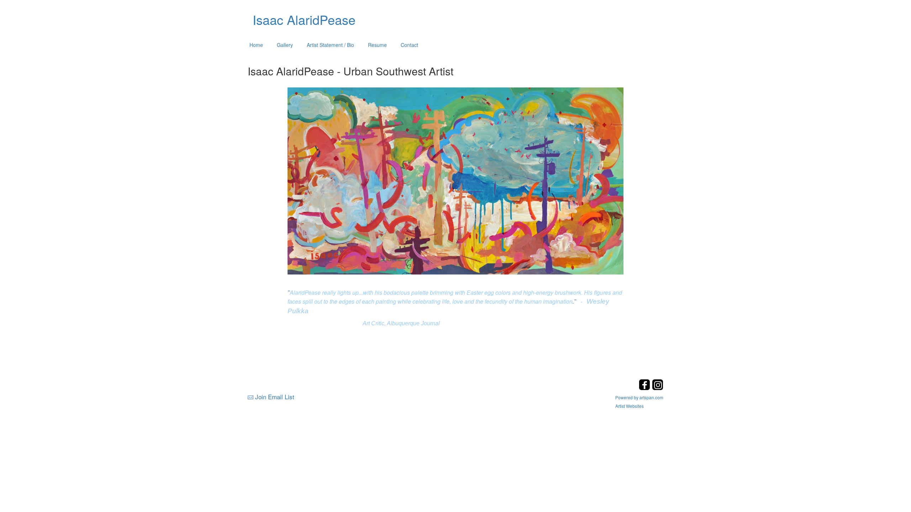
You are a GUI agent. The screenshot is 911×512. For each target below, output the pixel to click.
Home (256, 44)
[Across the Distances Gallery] (456, 179)
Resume (377, 44)
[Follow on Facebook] (645, 388)
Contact (409, 44)
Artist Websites (629, 406)
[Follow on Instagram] (657, 388)
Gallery (285, 44)
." (574, 302)
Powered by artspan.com (639, 397)
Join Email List (274, 396)
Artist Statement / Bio (330, 44)
